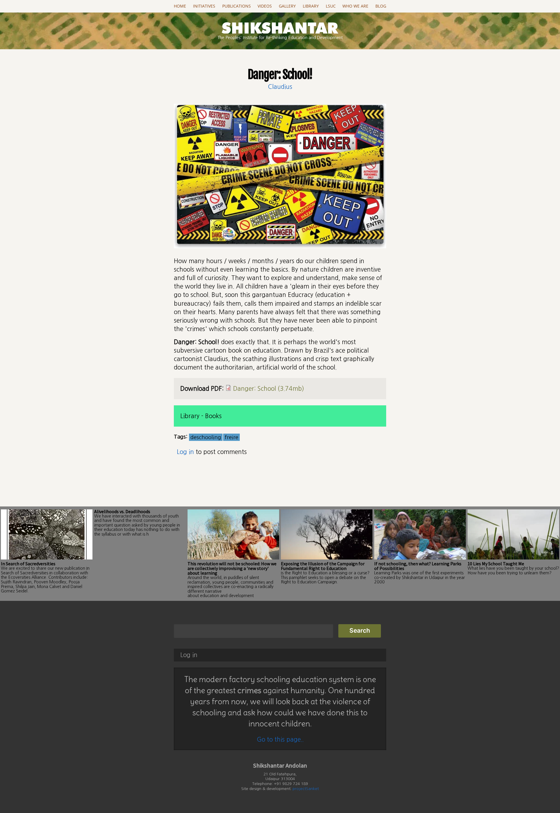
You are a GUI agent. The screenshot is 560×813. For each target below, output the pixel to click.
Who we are (355, 6)
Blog (380, 6)
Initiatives (204, 6)
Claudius (280, 87)
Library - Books (201, 416)
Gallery (287, 6)
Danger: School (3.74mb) (268, 389)
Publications (236, 6)
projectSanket (306, 789)
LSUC (331, 6)
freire (231, 437)
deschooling (205, 437)
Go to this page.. (280, 739)
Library (311, 6)
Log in (185, 452)
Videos (265, 6)
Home (180, 6)
